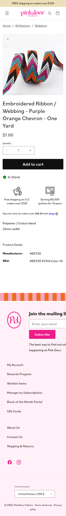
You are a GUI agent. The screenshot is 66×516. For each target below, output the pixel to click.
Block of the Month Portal (24, 402)
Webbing (41, 25)
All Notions (22, 25)
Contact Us (15, 437)
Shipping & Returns (20, 446)
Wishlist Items (16, 383)
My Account (15, 365)
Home (7, 25)
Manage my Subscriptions (24, 392)
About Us (13, 427)
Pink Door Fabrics (23, 504)
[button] (7, 13)
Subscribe (42, 334)
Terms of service (43, 504)
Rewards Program (19, 374)
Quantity (7, 143)
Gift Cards (14, 411)
